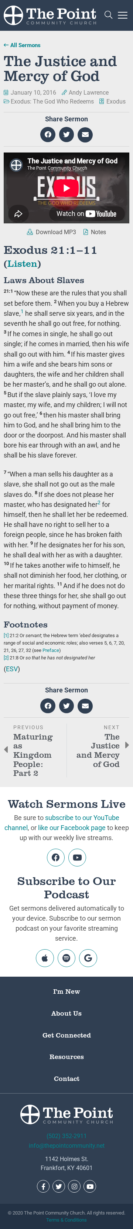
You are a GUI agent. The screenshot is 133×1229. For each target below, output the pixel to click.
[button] (108, 15)
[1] (6, 635)
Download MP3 (55, 232)
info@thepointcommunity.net (67, 1145)
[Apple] (45, 958)
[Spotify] (66, 958)
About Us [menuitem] (66, 1013)
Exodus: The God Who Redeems (52, 101)
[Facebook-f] (43, 1186)
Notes (97, 232)
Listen (22, 262)
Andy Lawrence (89, 92)
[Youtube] (77, 857)
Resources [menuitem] (67, 1056)
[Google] (88, 958)
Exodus (116, 101)
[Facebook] (56, 857)
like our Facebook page (72, 828)
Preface (50, 650)
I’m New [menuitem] (66, 991)
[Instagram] (74, 1186)
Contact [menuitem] (66, 1078)
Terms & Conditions (66, 1220)
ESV (12, 669)
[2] (6, 658)
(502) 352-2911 (67, 1136)
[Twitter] (58, 1186)
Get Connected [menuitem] (66, 1034)
